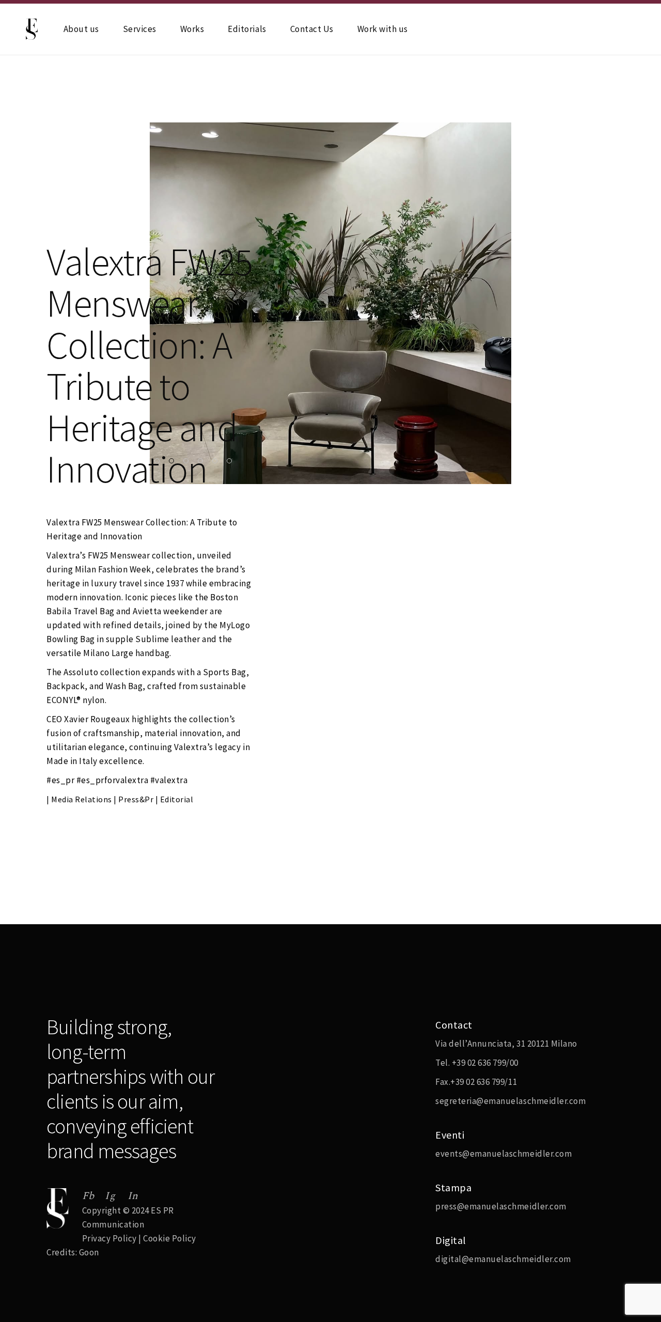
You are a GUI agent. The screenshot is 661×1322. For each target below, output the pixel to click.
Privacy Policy (109, 1238)
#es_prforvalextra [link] (112, 780)
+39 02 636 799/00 (485, 1062)
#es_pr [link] (60, 780)
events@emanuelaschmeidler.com (503, 1153)
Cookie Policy (169, 1238)
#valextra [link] (169, 780)
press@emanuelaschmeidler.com (500, 1206)
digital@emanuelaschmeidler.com (503, 1259)
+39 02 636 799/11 (483, 1081)
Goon (89, 1252)
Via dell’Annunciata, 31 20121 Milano (506, 1043)
